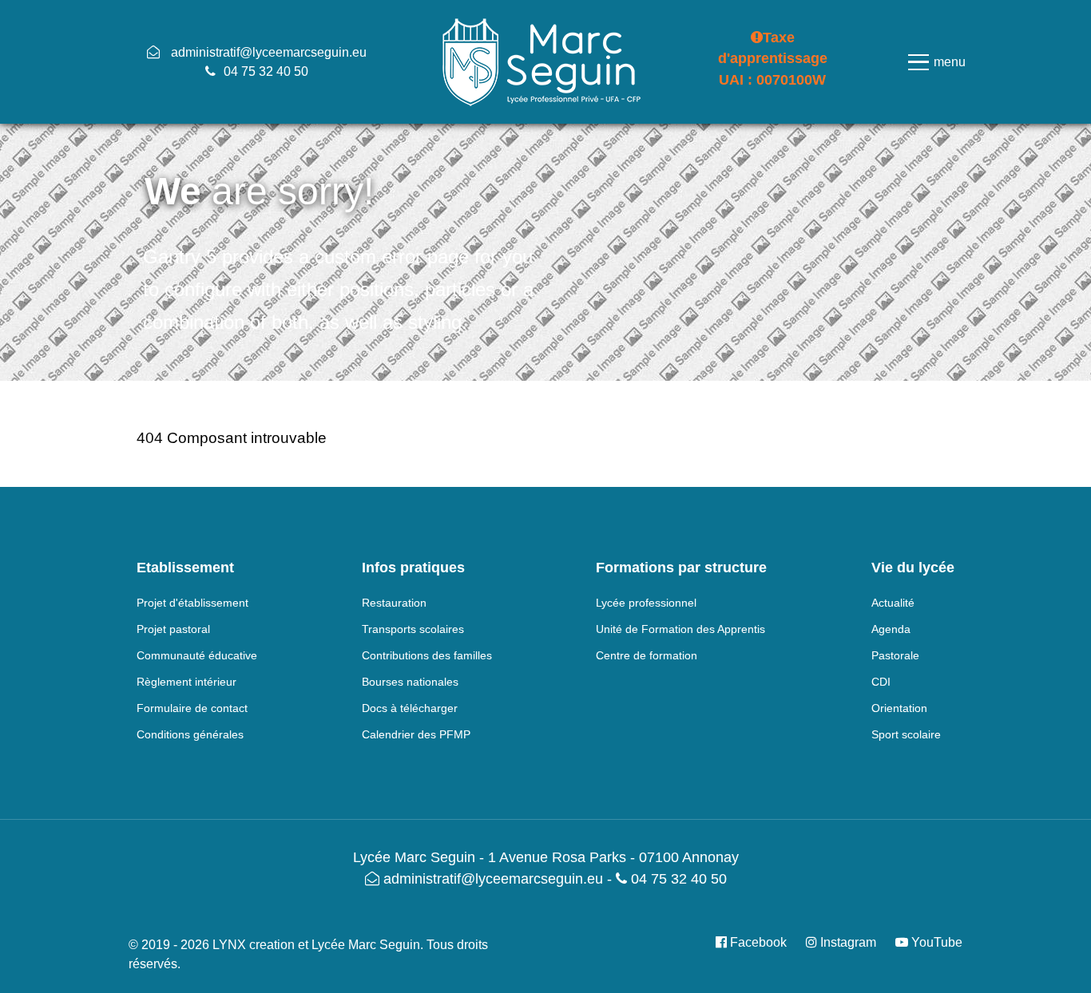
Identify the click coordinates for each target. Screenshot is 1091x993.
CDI (881, 681)
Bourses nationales (410, 681)
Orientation (899, 708)
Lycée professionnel (646, 602)
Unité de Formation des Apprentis (680, 629)
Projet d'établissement (192, 602)
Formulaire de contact (192, 708)
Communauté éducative (197, 655)
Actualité (892, 602)
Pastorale (895, 655)
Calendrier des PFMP (416, 734)
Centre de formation (646, 655)
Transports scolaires (413, 629)
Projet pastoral (173, 629)
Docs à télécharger (410, 708)
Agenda (890, 629)
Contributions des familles (427, 655)
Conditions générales (190, 734)
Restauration (394, 602)
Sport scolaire (906, 734)
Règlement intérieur (186, 681)
